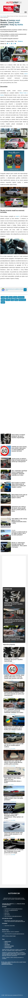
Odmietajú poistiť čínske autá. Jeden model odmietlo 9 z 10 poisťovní (13, 834)
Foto (7, 297)
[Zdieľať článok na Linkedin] (11, 43)
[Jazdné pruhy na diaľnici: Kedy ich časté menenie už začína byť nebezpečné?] (6, 467)
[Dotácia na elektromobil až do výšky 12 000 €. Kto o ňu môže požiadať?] (6, 539)
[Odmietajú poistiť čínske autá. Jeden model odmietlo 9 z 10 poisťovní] (14, 831)
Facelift (2, 297)
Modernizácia (21, 297)
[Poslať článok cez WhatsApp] (13, 43)
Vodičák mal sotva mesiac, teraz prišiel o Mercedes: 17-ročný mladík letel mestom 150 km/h (19, 449)
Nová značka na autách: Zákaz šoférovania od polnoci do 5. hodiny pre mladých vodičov (19, 485)
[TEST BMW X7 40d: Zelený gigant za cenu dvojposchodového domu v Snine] (6, 527)
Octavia (8, 299)
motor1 (26, 73)
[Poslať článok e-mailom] (15, 43)
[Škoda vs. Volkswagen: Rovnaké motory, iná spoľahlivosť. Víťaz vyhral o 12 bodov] (6, 551)
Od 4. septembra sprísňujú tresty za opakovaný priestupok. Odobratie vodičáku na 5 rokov (19, 473)
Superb (2, 302)
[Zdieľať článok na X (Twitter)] (9, 43)
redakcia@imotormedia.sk (17, 916)
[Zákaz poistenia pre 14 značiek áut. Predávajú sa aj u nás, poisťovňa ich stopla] (14, 848)
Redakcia (20, 41)
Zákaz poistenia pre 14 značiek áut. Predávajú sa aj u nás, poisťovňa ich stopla (13, 851)
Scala (12, 299)
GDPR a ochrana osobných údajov (9, 936)
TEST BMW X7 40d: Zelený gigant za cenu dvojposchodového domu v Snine (19, 521)
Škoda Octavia (22, 299)
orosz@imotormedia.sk (13, 910)
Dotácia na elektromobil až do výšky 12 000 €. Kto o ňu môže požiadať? (19, 533)
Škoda (16, 299)
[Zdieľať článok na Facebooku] (7, 43)
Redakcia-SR (13, 801)
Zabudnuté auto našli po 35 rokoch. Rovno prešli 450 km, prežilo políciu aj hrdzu (19, 509)
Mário (12, 680)
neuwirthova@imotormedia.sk (18, 933)
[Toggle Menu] (25, 12)
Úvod (1, 16)
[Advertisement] (14, 370)
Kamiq (10, 297)
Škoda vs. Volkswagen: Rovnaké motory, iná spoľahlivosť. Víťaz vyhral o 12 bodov (19, 545)
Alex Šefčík (13, 641)
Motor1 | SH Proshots (4, 60)
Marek (12, 624)
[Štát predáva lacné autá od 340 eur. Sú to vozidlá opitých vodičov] (6, 503)
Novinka (3, 299)
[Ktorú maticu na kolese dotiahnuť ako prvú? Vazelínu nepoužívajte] (6, 443)
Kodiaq (15, 297)
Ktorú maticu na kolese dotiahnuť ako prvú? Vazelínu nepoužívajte (18, 436)
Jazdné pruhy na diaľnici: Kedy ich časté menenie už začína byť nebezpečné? (19, 460)
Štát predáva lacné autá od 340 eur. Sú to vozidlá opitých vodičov (19, 496)
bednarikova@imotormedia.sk (16, 908)
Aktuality (4, 16)
